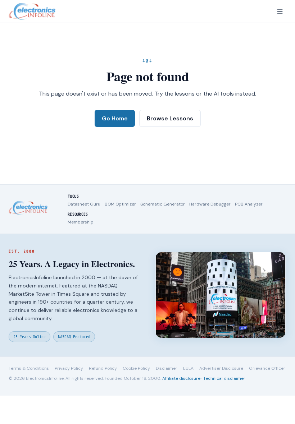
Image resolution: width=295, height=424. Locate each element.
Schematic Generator (162, 204)
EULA (188, 368)
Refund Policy (103, 368)
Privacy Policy (69, 368)
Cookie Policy (136, 368)
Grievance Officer (267, 368)
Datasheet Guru (84, 204)
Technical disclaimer (224, 378)
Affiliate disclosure (181, 378)
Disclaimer (166, 368)
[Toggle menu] (279, 11)
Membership (81, 222)
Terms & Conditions (29, 368)
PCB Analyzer (249, 204)
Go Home (115, 118)
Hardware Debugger (210, 204)
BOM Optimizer (120, 204)
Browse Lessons (170, 118)
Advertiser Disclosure (221, 368)
